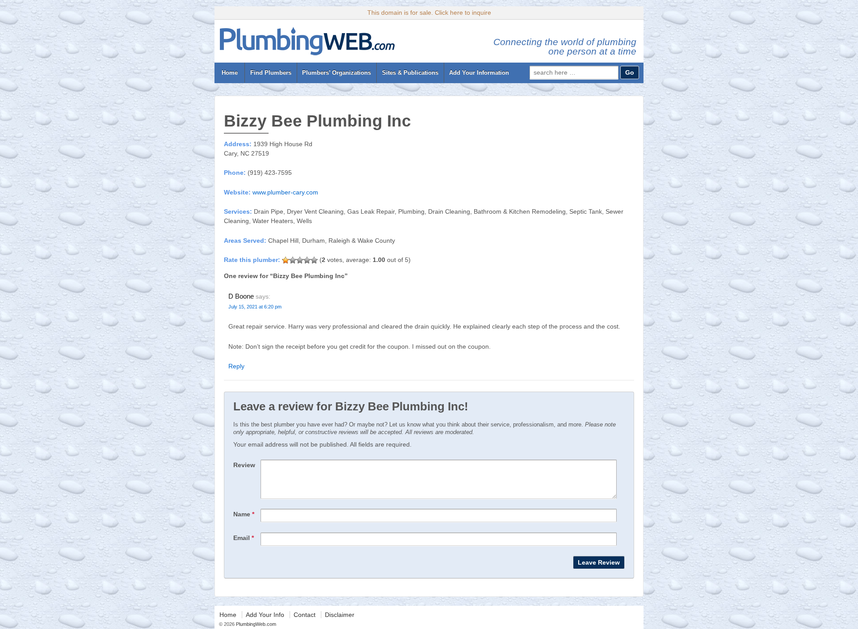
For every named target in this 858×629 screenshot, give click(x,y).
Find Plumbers (270, 72)
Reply (236, 366)
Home (230, 72)
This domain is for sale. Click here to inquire (429, 12)
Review (244, 465)
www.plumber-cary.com (285, 192)
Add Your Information (479, 72)
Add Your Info (265, 614)
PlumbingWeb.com (255, 624)
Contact (304, 614)
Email (243, 537)
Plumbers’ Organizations (336, 72)
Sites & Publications (410, 72)
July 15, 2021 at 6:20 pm (255, 306)
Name (243, 514)
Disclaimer (339, 614)
